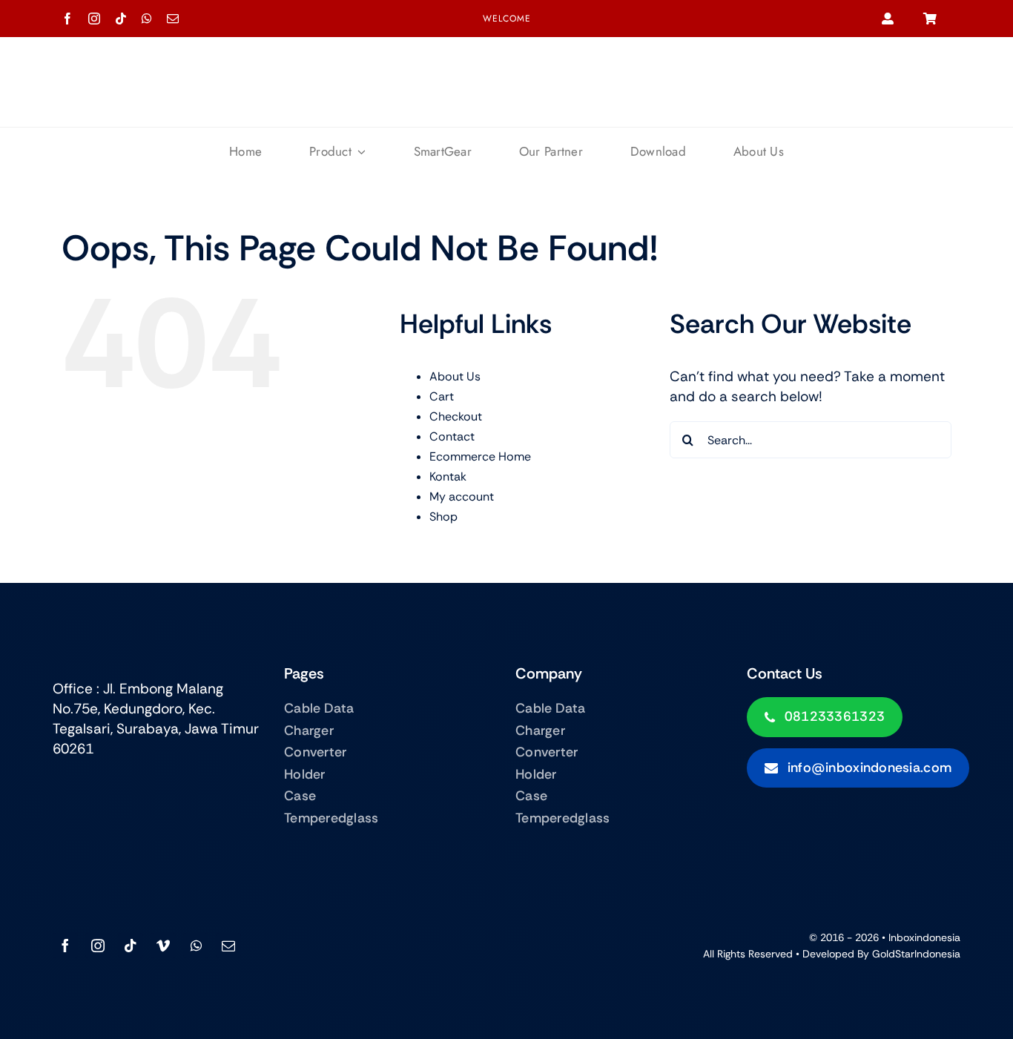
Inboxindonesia (924, 937)
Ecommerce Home (480, 456)
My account (461, 496)
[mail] (173, 18)
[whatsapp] (147, 18)
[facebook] (67, 18)
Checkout (455, 416)
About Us (455, 376)
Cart (441, 396)
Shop (443, 516)
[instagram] (94, 18)
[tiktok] (121, 18)
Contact (452, 436)
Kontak (447, 476)
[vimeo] (163, 945)
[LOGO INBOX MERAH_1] (506, 68)
